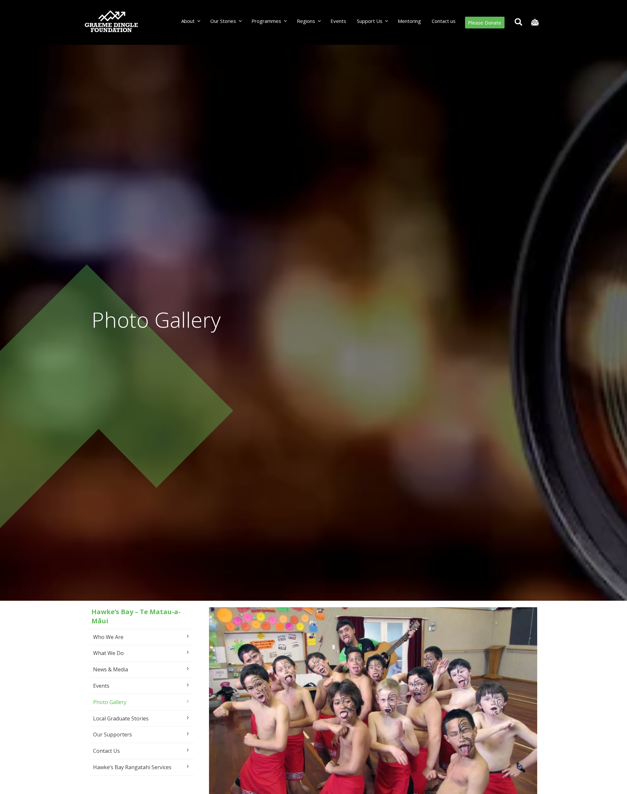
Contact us (444, 21)
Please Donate (484, 22)
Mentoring (409, 21)
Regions (306, 21)
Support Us (369, 21)
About (188, 21)
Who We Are (108, 637)
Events (338, 21)
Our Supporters (112, 734)
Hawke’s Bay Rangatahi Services (132, 767)
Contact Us (106, 750)
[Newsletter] (534, 22)
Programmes (266, 21)
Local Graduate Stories (121, 718)
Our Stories (223, 21)
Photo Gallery (109, 702)
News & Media (110, 669)
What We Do (108, 653)
